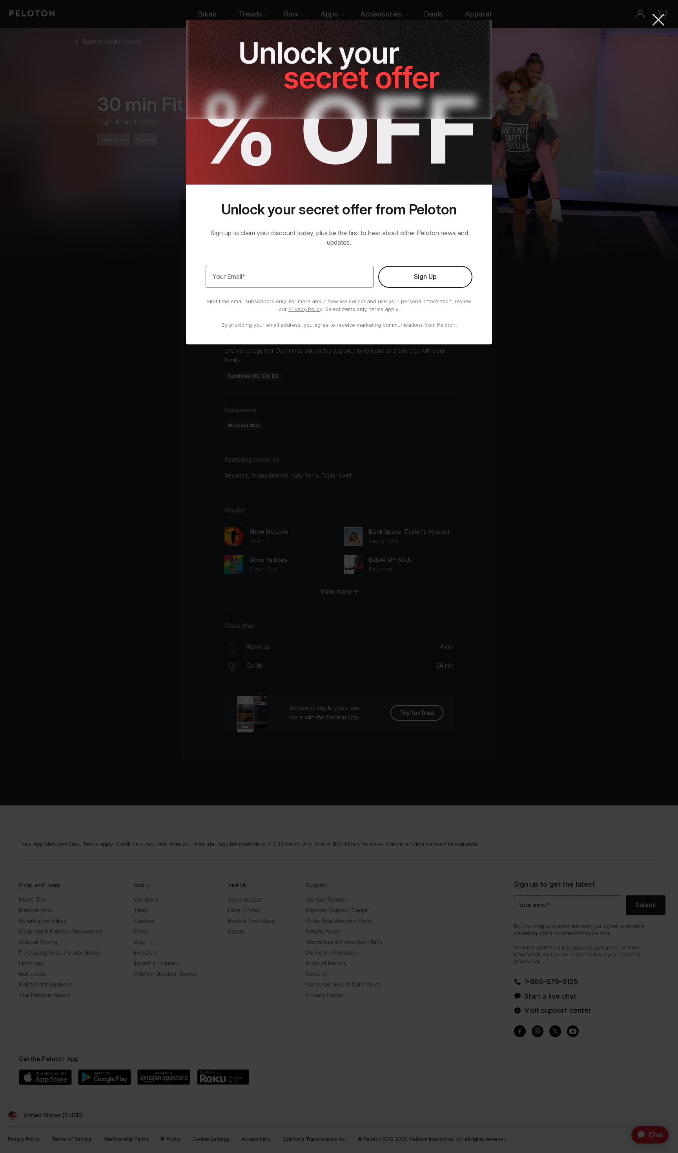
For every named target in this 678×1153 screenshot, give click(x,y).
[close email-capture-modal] (658, 20)
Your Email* (229, 276)
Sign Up (425, 276)
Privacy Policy (305, 309)
